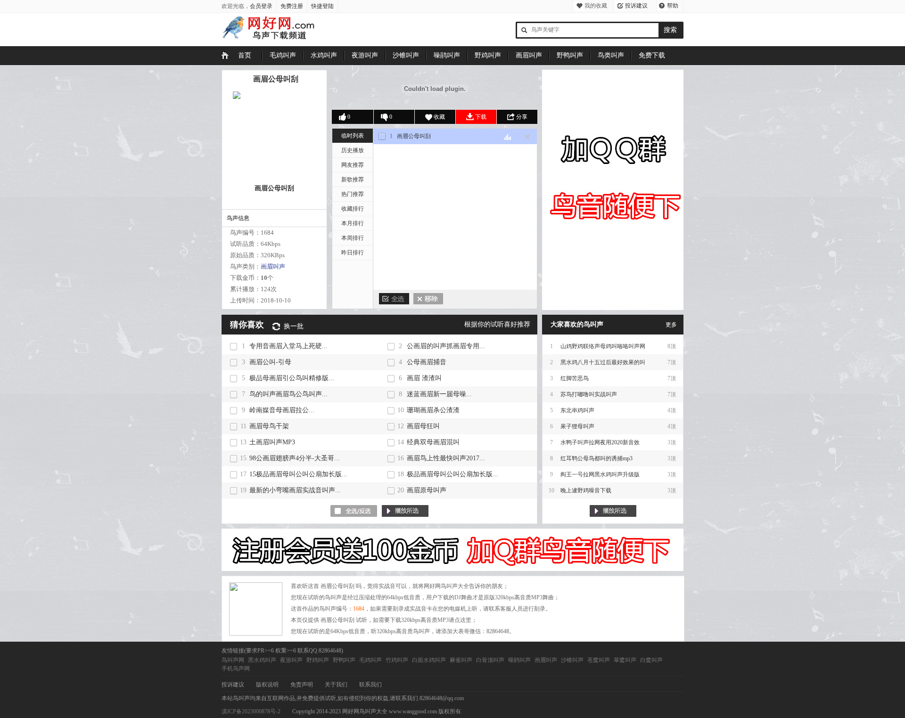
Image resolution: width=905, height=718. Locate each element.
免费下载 (652, 55)
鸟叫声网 (233, 660)
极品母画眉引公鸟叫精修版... (291, 378)
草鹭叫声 (625, 660)
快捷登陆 (322, 6)
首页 (244, 55)
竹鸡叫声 (397, 660)
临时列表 (352, 135)
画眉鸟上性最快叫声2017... (446, 458)
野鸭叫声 (570, 55)
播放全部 (613, 511)
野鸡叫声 (488, 55)
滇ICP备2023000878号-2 (251, 711)
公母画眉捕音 (426, 362)
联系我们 (370, 684)
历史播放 (352, 150)
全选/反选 (353, 511)
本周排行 (352, 238)
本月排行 (352, 223)
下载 (480, 117)
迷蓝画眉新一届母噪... (439, 394)
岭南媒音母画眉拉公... (281, 410)
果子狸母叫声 (577, 426)
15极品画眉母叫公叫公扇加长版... (298, 474)
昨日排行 (352, 252)
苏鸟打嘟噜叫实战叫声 (588, 394)
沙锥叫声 (406, 55)
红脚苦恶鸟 (574, 378)
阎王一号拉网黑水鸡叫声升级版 (600, 474)
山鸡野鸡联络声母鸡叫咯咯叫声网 (602, 346)
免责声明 (301, 684)
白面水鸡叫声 (429, 660)
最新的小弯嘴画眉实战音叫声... (295, 490)
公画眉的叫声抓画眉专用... (446, 346)
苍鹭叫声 (598, 660)
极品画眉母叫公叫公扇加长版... (452, 474)
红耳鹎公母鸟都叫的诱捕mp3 (596, 458)
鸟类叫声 (611, 55)
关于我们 (336, 684)
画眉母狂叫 (423, 426)
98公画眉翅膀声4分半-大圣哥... (294, 458)
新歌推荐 (352, 179)
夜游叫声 (365, 55)
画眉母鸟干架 (269, 426)
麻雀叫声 (461, 660)
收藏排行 (352, 208)
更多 (671, 324)
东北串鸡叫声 (577, 410)
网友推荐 (352, 165)
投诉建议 (636, 5)
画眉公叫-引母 (270, 362)
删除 (428, 298)
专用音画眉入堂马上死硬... (288, 346)
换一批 (294, 326)
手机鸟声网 (236, 668)
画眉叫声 (529, 55)
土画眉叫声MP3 (272, 442)
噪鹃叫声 (447, 55)
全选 (394, 298)
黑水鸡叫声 (262, 660)
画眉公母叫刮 (275, 79)
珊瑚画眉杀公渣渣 (433, 410)
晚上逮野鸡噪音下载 (585, 490)
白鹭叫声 (651, 660)
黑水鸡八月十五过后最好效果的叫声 (602, 364)
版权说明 (267, 684)
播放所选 (405, 511)
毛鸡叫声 (283, 55)
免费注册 (291, 6)
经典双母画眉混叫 (433, 442)
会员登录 (261, 6)
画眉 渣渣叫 (424, 378)
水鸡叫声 (324, 55)
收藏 (439, 117)
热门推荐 (352, 194)
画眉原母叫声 (426, 490)
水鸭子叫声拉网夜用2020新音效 (600, 442)
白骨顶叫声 (490, 660)
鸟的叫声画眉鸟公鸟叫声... (288, 394)
